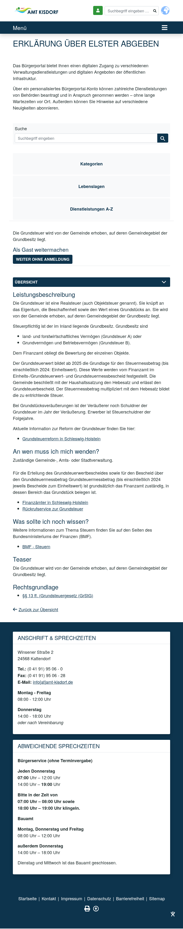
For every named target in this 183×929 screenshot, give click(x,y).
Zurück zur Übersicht (38, 609)
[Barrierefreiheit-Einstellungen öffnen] (173, 914)
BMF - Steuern (36, 546)
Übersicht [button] (26, 282)
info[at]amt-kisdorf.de (53, 682)
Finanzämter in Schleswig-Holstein (55, 502)
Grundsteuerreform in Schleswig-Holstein (61, 438)
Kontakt (49, 898)
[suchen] (162, 138)
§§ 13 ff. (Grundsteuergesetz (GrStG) (57, 595)
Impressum (71, 898)
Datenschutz (99, 898)
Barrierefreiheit (130, 898)
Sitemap (157, 898)
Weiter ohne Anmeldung (42, 259)
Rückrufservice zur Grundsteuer (52, 508)
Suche (21, 128)
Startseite (27, 898)
